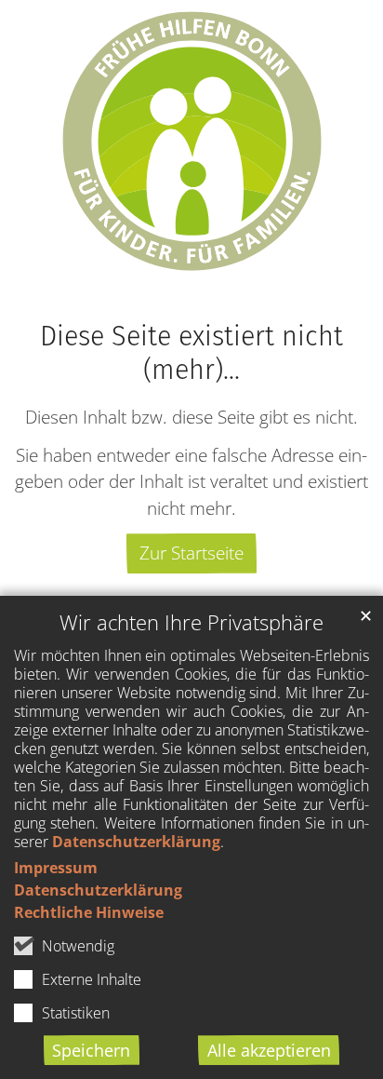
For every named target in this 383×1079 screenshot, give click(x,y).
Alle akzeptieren (269, 1050)
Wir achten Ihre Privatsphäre (191, 622)
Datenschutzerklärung (136, 841)
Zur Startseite (191, 552)
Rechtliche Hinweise (89, 912)
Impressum (56, 867)
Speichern (91, 1050)
